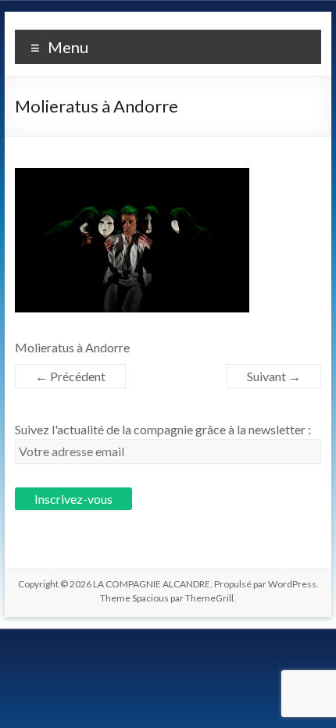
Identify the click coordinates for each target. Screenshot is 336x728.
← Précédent (70, 376)
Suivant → (274, 376)
